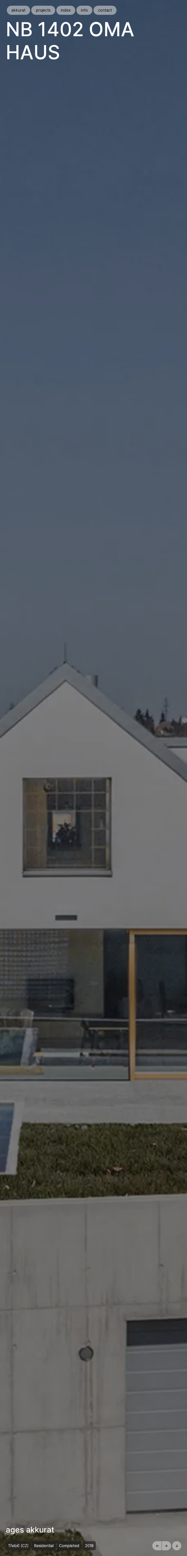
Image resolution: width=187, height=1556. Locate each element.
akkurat (18, 10)
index (66, 10)
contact (105, 10)
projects (43, 10)
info (84, 10)
